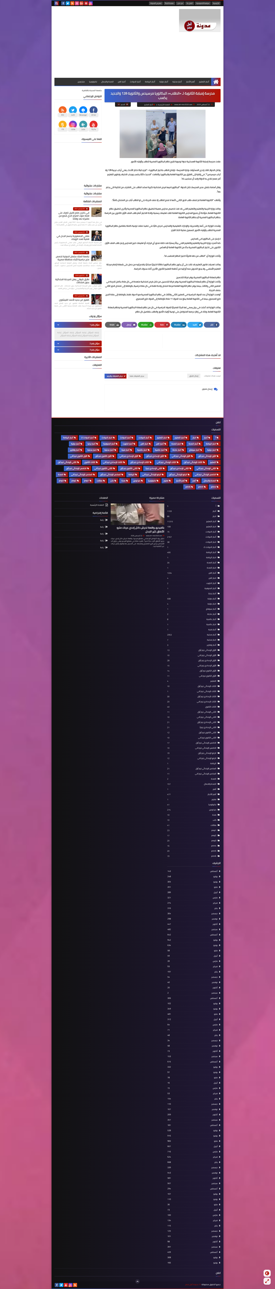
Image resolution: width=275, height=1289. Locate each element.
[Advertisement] (137, 56)
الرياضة (131, 474)
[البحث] (56, 3)
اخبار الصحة (176, 444)
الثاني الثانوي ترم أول (129, 468)
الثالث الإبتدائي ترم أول (193, 462)
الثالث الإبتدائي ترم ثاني (166, 462)
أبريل (192, 892)
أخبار (206, 437)
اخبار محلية (92, 450)
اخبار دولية (211, 450)
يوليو (192, 876)
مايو (192, 887)
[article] (135, 341)
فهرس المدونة (155, 3)
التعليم (213, 462)
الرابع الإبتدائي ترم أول (178, 474)
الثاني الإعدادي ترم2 (153, 468)
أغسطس (192, 871)
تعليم (166, 480)
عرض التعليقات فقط (137, 376)
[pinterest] (86, 3)
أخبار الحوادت (144, 437)
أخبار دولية (163, 82)
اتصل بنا (189, 3)
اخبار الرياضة (211, 444)
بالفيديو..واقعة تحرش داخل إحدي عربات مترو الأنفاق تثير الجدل (140, 529)
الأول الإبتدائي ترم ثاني (181, 456)
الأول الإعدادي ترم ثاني (128, 456)
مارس (192, 897)
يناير (192, 908)
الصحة (60, 474)
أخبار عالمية (160, 450)
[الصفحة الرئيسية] (216, 82)
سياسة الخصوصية (202, 3)
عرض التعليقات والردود (115, 376)
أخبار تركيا (92, 444)
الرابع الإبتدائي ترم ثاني (151, 474)
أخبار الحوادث (135, 82)
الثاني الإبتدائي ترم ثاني (206, 468)
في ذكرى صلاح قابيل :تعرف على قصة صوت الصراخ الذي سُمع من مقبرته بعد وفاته (73, 215)
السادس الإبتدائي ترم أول (110, 474)
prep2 (73, 480)
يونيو (192, 882)
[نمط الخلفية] (267, 1281)
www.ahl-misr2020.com (154, 535)
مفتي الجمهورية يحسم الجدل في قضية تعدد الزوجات (73, 237)
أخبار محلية (177, 82)
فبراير (192, 903)
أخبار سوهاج (194, 450)
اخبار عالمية (142, 450)
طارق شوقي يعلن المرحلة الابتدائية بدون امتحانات (72, 280)
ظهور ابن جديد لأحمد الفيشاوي (74, 300)
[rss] (72, 3)
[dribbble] (77, 3)
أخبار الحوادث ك (87, 437)
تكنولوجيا (93, 82)
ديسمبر (192, 913)
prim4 (213, 487)
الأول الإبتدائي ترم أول (207, 456)
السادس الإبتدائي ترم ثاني (81, 474)
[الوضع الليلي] (267, 1273)
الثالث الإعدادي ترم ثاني (112, 462)
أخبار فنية (125, 450)
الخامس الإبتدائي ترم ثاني (205, 474)
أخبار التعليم (204, 82)
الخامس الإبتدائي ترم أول (76, 468)
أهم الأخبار (190, 82)
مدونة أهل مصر (192, 1284)
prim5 (200, 487)
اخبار (194, 437)
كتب (112, 480)
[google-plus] (81, 3)
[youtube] (66, 1285)
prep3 (61, 480)
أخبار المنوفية (109, 444)
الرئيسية (216, 3)
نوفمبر (192, 919)
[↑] (137, 1281)
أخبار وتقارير (75, 450)
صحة (123, 480)
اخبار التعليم (162, 437)
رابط (102, 520)
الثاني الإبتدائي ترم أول (67, 462)
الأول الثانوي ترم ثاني (78, 456)
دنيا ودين (81, 82)
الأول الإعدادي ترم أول (155, 456)
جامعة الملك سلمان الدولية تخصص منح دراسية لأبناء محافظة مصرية (72, 258)
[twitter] (68, 3)
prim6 (187, 487)
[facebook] (63, 3)
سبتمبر (192, 929)
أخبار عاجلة (176, 450)
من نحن (180, 3)
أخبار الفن (122, 82)
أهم (194, 480)
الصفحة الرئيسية (164, 104)
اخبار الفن (144, 444)
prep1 (86, 480)
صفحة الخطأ (169, 3)
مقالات (99, 480)
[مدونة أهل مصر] (200, 20)
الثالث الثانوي (89, 462)
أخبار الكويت (128, 444)
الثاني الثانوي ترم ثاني (103, 468)
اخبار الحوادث (107, 437)
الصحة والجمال (107, 82)
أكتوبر (192, 924)
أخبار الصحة (193, 444)
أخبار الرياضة (150, 82)
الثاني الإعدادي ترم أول (179, 468)
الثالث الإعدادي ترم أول (139, 462)
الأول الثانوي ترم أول (103, 456)
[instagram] (91, 3)
